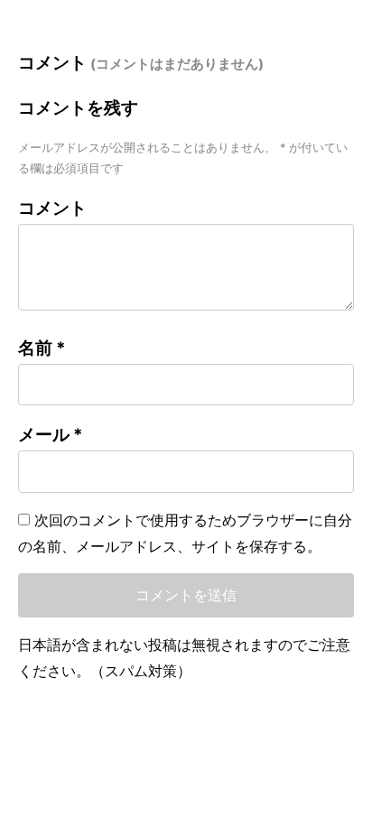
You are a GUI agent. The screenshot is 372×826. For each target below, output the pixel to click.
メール (50, 434)
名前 (42, 348)
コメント (52, 208)
